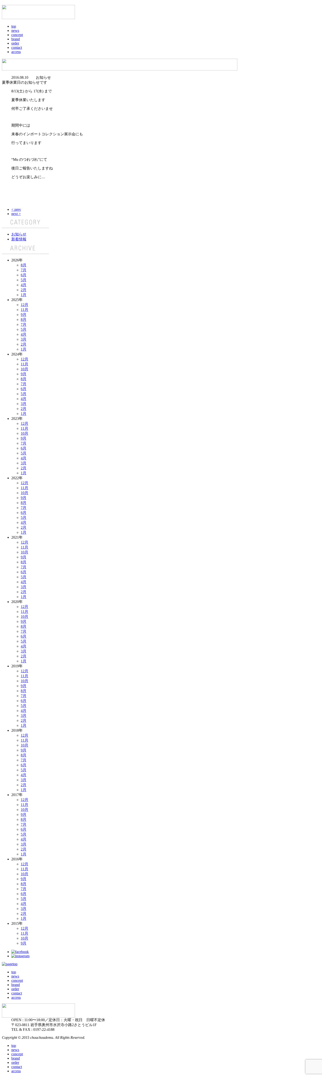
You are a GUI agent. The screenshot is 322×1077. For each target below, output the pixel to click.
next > (16, 214)
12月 (24, 305)
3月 (23, 339)
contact (16, 47)
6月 (23, 275)
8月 (23, 265)
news (15, 31)
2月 (23, 290)
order (15, 43)
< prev (16, 209)
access (16, 52)
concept (17, 35)
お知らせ (18, 234)
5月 (23, 280)
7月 (23, 270)
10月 (24, 369)
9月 (23, 315)
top (13, 26)
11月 (24, 310)
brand (15, 39)
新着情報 (18, 239)
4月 (23, 285)
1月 (23, 295)
